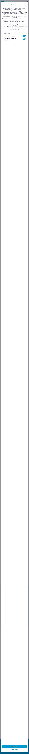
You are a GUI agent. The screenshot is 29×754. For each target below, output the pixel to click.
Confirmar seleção (14, 746)
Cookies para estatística (9, 36)
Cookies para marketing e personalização (10, 39)
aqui (20, 10)
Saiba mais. (16, 29)
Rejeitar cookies (14, 749)
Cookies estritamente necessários (9, 33)
